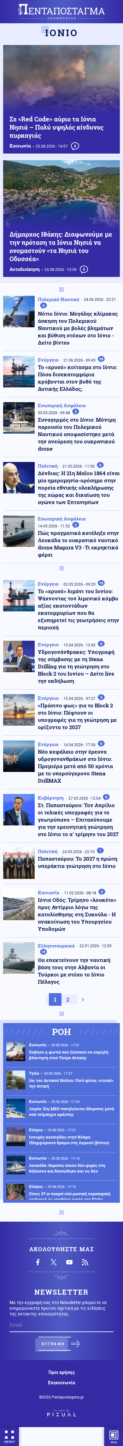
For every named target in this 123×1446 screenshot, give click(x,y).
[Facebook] (38, 1262)
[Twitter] (53, 1262)
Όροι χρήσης (62, 1372)
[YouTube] (69, 1262)
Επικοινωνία (61, 1383)
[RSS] (85, 1262)
